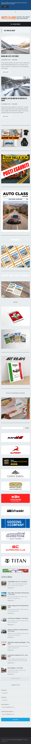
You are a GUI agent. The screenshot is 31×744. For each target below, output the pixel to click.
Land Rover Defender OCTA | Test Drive (18, 655)
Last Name (4, 697)
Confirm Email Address (7, 711)
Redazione (14, 60)
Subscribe (15, 719)
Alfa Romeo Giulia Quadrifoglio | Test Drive (18, 643)
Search (27, 428)
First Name (4, 690)
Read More (5, 72)
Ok (5, 6)
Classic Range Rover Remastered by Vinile (18, 606)
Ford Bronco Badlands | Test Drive (18, 618)
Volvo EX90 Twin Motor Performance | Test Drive (18, 593)
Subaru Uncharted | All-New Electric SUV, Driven (18, 630)
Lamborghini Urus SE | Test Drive (17, 581)
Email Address (5, 704)
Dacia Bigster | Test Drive (15, 668)
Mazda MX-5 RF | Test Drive (10, 56)
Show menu (16, 24)
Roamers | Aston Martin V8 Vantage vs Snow (14, 99)
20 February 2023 (5, 60)
